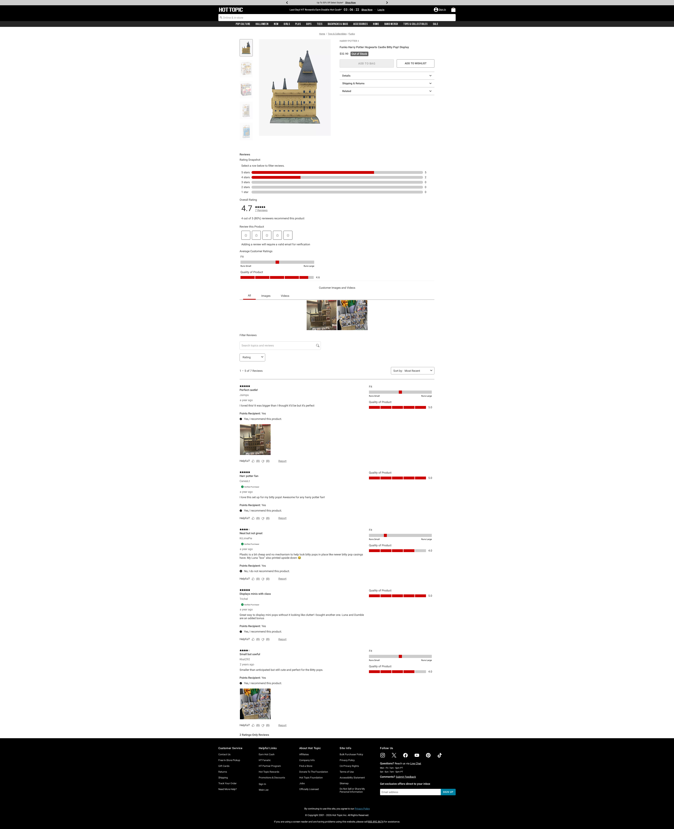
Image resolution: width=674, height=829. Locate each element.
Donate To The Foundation (313, 771)
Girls (287, 24)
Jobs (302, 783)
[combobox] (337, 17)
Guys (309, 24)
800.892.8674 (376, 821)
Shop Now (349, 2)
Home (376, 24)
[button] (440, 9)
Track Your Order (227, 783)
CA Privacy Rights (349, 766)
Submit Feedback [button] (406, 776)
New (276, 24)
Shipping (223, 777)
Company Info (307, 760)
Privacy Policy (347, 760)
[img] (382, 755)
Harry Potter (348, 41)
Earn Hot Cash (267, 754)
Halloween (262, 24)
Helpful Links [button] (268, 748)
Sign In (262, 784)
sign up (448, 792)
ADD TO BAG (366, 63)
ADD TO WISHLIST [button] (416, 63)
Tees (319, 24)
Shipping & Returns (353, 83)
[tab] (247, 49)
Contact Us (224, 754)
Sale (435, 24)
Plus (298, 24)
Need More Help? (227, 789)
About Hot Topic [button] (310, 748)
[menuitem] (453, 9)
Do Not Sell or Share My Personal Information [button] (352, 790)
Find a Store (305, 766)
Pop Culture (243, 24)
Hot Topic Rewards (269, 771)
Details (346, 75)
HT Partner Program (270, 766)
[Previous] (287, 2)
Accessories (360, 24)
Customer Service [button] (230, 748)
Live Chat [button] (415, 763)
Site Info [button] (345, 748)
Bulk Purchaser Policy (351, 754)
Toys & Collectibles (415, 24)
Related (346, 91)
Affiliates (304, 754)
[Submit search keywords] (221, 17)
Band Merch (391, 24)
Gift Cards (223, 766)
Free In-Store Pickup (229, 760)
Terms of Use (347, 771)
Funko (352, 33)
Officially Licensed (309, 789)
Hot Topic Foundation (311, 777)
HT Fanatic (265, 760)
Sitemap (344, 783)
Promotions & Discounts (272, 777)
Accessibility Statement (352, 777)
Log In (381, 9)
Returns (222, 771)
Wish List (264, 789)
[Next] (387, 2)
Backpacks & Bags (338, 24)
